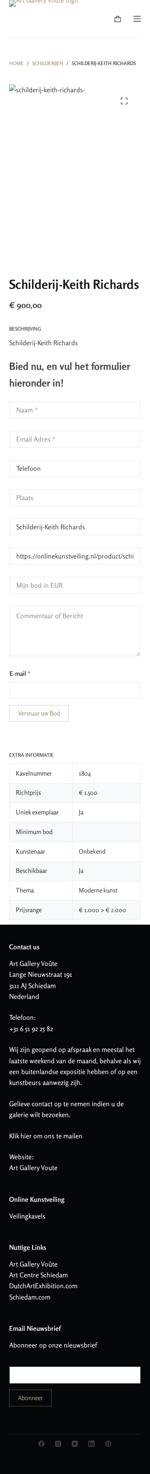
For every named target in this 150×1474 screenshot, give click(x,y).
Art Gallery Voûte (33, 963)
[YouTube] (75, 1444)
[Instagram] (58, 1444)
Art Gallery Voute (33, 1167)
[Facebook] (41, 1444)
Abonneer (30, 1398)
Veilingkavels (27, 1216)
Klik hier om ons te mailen (45, 1136)
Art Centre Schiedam (38, 1275)
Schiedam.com (29, 1297)
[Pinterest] (108, 1444)
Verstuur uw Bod (39, 713)
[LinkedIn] (91, 1444)
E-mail (20, 674)
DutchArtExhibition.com (43, 1286)
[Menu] (137, 19)
